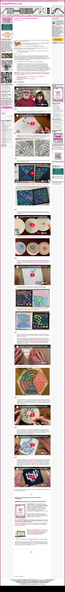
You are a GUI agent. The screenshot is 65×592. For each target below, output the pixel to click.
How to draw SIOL (56, 106)
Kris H (33, 544)
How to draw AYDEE (5, 86)
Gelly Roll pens (23, 77)
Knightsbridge (43, 262)
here (36, 72)
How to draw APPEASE (6, 88)
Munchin (37, 431)
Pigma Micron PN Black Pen (39, 76)
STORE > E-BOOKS (31, 509)
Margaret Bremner (5, 131)
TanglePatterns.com (11, 3)
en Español (23, 525)
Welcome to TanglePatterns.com (56, 105)
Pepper (26, 236)
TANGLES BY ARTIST (6, 94)
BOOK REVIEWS (21, 519)
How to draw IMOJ (56, 107)
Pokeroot (34, 184)
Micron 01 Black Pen (24, 76)
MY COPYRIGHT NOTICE (33, 583)
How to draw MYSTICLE (7, 130)
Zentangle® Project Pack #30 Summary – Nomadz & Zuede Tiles (58, 111)
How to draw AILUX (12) (57, 127)
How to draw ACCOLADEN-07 (6, 126)
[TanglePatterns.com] (32, 11)
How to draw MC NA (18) (57, 122)
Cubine (18, 403)
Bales (39, 135)
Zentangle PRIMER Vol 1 (36, 530)
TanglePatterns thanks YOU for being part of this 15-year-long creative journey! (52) (58, 121)
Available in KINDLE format (21, 539)
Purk (35, 340)
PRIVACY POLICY (41, 583)
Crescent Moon (28, 135)
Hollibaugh (34, 135)
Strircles (31, 462)
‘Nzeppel (38, 262)
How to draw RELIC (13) (57, 126)
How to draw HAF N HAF (6, 89)
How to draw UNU (9, 138)
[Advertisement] (7, 167)
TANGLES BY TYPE (6, 91)
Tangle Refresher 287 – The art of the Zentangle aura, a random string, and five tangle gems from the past (58, 116)
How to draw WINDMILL (6, 87)
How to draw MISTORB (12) (58, 128)
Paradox (31, 433)
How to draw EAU (5, 85)
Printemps (44, 135)
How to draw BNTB (9, 129)
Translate (60, 19)
